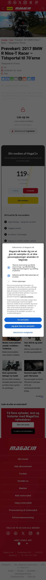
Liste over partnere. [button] (26, 297)
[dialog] (23, 290)
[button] (23, 281)
